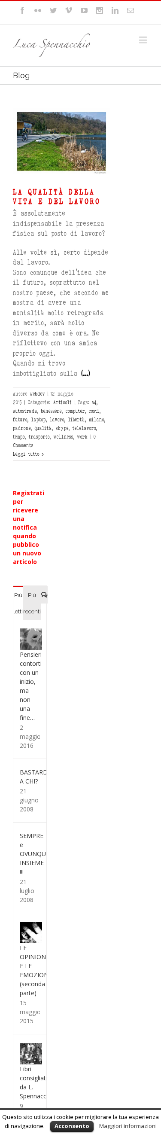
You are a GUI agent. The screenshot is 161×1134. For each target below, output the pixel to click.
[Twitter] (53, 10)
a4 (94, 402)
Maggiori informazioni (128, 1126)
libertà (76, 420)
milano (96, 420)
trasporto (39, 437)
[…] (85, 373)
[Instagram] (99, 10)
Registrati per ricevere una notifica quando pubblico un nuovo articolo (28, 527)
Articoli (62, 402)
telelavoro (84, 428)
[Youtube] (84, 10)
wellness (63, 437)
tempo (19, 437)
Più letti (18, 603)
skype (62, 428)
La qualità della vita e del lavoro (56, 196)
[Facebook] (22, 10)
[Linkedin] (115, 10)
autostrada (25, 411)
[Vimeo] (68, 10)
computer (75, 411)
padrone (22, 428)
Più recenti (32, 603)
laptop (38, 420)
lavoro (57, 420)
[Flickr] (37, 10)
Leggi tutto (26, 454)
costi (94, 411)
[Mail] (130, 10)
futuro (20, 420)
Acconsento (72, 1126)
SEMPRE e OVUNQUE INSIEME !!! (34, 854)
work (82, 437)
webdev (37, 394)
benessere (51, 411)
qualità (43, 428)
